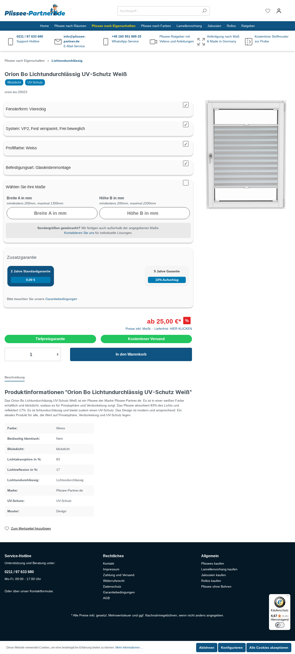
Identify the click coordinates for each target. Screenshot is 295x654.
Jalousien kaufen (213, 575)
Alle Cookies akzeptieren (268, 647)
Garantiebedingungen (61, 299)
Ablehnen (206, 647)
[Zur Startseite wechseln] (35, 10)
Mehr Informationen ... (129, 647)
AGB (106, 598)
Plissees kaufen (212, 563)
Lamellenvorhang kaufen (219, 569)
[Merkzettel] (267, 10)
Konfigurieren (232, 647)
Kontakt (108, 563)
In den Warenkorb (131, 354)
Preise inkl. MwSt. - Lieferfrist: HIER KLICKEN (159, 328)
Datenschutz (112, 586)
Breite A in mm (19, 198)
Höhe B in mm (111, 198)
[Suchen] (204, 11)
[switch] (279, 625)
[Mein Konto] (278, 10)
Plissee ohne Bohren (216, 586)
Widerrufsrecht (113, 581)
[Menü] (287, 597)
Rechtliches (113, 556)
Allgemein (210, 556)
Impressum (111, 569)
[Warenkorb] (287, 8)
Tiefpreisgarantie (50, 339)
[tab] (15, 377)
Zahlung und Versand (118, 575)
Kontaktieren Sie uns (79, 233)
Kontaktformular (41, 591)
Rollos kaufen (211, 581)
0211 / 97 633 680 (19, 572)
